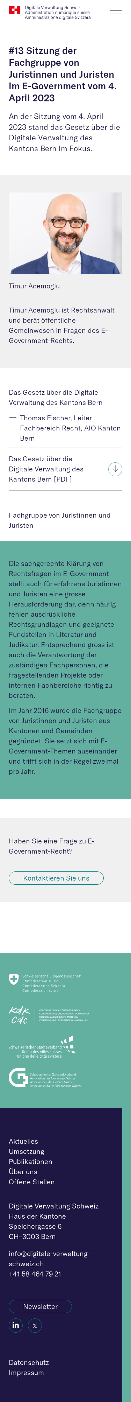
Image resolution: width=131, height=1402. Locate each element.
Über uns (23, 1171)
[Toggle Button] (116, 10)
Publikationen (30, 1161)
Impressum (26, 1372)
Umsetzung (26, 1151)
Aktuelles (23, 1141)
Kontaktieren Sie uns (56, 878)
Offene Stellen (32, 1181)
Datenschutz (29, 1362)
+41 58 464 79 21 (35, 1273)
